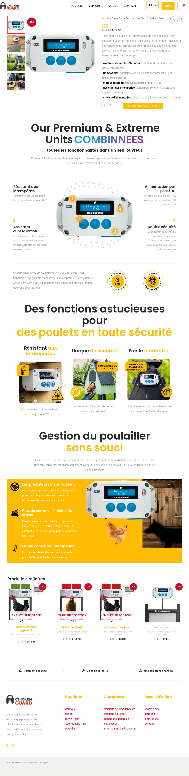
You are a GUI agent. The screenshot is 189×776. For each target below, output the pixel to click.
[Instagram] (7, 745)
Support (94, 6)
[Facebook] (13, 745)
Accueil (105, 18)
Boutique (77, 6)
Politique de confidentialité (119, 708)
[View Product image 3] (16, 62)
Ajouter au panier (143, 105)
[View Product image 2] (16, 43)
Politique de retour (115, 713)
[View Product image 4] (16, 81)
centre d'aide (152, 708)
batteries (149, 713)
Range (68, 713)
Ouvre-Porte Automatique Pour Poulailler (134, 18)
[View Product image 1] (16, 24)
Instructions (151, 718)
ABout (113, 6)
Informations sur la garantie (120, 728)
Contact (130, 6)
